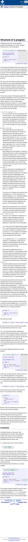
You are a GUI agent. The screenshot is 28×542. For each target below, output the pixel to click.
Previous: (6, 502)
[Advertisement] (14, 111)
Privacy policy (16, 538)
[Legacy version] (24, 4)
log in (26, 2)
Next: (21, 502)
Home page (11, 538)
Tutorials (6, 7)
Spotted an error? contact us (14, 540)
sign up (22, 2)
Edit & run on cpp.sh (22, 63)
